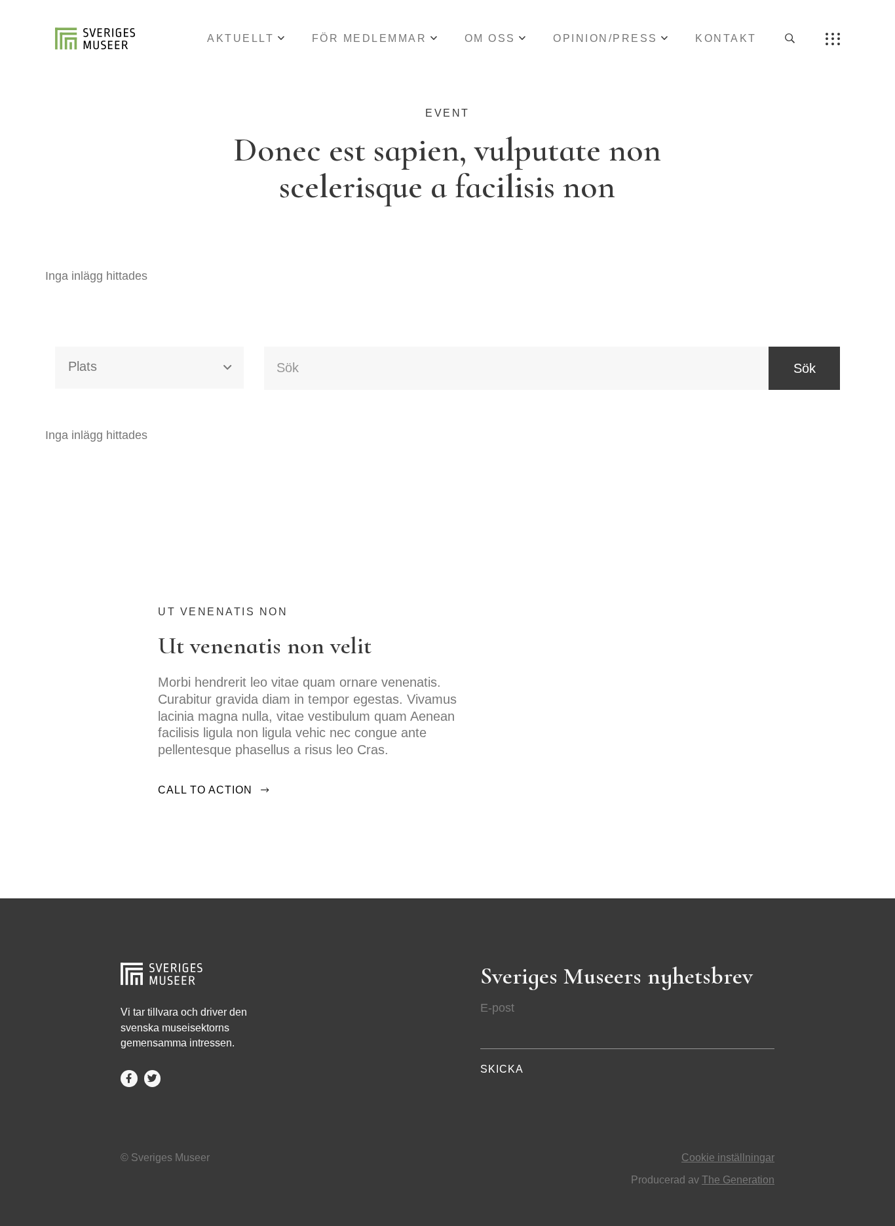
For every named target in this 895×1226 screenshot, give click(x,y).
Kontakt (726, 38)
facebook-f (129, 1078)
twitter (152, 1078)
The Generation (738, 1179)
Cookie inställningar (727, 1157)
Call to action (205, 789)
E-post (497, 1007)
